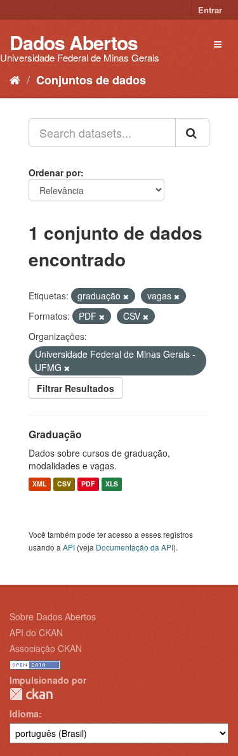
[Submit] (192, 132)
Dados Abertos (74, 42)
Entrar (210, 10)
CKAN (31, 694)
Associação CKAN (46, 648)
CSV (64, 484)
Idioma (24, 713)
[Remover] (126, 296)
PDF (88, 484)
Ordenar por (55, 172)
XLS (111, 484)
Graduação (55, 434)
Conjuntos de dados (91, 80)
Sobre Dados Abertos (53, 616)
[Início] (15, 79)
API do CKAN (36, 632)
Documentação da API (134, 547)
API (69, 547)
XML (39, 484)
